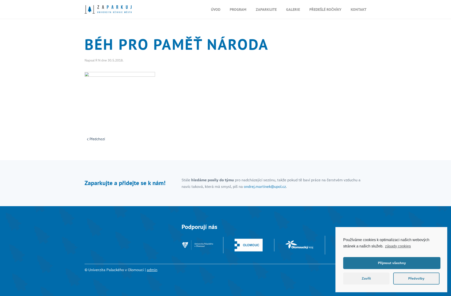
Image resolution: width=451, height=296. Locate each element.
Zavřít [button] (366, 278)
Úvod (215, 9)
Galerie (293, 9)
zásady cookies (398, 246)
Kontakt (358, 9)
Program (238, 9)
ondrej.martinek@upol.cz (265, 186)
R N (98, 60)
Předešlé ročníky (325, 9)
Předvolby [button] (416, 278)
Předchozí (97, 139)
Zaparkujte (266, 9)
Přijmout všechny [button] (392, 263)
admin (152, 269)
